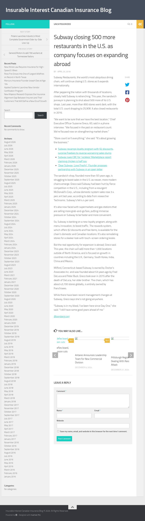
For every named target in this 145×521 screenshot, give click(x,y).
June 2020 (8, 306)
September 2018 (11, 377)
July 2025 (8, 186)
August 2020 (10, 299)
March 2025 (9, 200)
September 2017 (11, 415)
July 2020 (8, 302)
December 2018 (11, 367)
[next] (131, 355)
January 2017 (10, 439)
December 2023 (11, 251)
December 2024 (11, 210)
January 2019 (10, 364)
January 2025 (10, 207)
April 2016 (8, 466)
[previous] (55, 355)
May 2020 (8, 309)
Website (60, 420)
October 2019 (10, 333)
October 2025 (10, 176)
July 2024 (8, 227)
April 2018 (8, 394)
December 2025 (11, 169)
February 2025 (10, 203)
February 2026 (10, 162)
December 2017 (11, 405)
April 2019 (8, 353)
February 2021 (10, 278)
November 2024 (11, 213)
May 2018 (8, 391)
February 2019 (10, 360)
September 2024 (11, 220)
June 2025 (8, 190)
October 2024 (10, 217)
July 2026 (8, 145)
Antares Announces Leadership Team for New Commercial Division (90, 359)
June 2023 (8, 272)
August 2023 (10, 265)
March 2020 (9, 316)
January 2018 (10, 401)
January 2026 (10, 166)
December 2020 (11, 285)
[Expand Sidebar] (140, 24)
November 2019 (11, 330)
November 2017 (11, 408)
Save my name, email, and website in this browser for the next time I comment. (93, 431)
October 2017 (10, 411)
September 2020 (11, 295)
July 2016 (8, 456)
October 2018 (10, 374)
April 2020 (8, 312)
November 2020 (11, 289)
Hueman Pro (35, 515)
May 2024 (8, 234)
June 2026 (8, 149)
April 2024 (8, 237)
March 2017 (9, 432)
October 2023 (10, 258)
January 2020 (10, 323)
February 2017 (10, 435)
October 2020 (10, 292)
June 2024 (8, 231)
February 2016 (10, 473)
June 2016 (8, 459)
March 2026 (9, 159)
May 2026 (8, 152)
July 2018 (8, 384)
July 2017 (8, 418)
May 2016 (8, 463)
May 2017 (8, 425)
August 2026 (10, 142)
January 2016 (10, 476)
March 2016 (9, 470)
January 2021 (10, 282)
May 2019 (8, 350)
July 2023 (8, 268)
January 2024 (10, 248)
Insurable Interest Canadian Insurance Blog (58, 10)
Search (7, 110)
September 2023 (11, 261)
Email (97, 410)
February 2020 (10, 319)
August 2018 (10, 381)
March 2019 (9, 357)
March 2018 (9, 398)
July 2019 (8, 343)
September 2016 (11, 449)
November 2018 (11, 371)
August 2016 (10, 452)
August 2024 (10, 224)
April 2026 (8, 155)
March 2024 (9, 241)
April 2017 (8, 429)
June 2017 (8, 422)
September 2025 (11, 179)
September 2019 (11, 336)
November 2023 (11, 254)
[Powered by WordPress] (16, 515)
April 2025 (8, 196)
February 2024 (10, 244)
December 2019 (11, 326)
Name (60, 410)
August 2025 (10, 183)
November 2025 (11, 173)
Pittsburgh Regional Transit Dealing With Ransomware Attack (125, 361)
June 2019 (8, 347)
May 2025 (8, 193)
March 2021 (9, 275)
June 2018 (8, 388)
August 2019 (10, 340)
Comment (61, 391)
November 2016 (11, 442)
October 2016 (10, 446)
